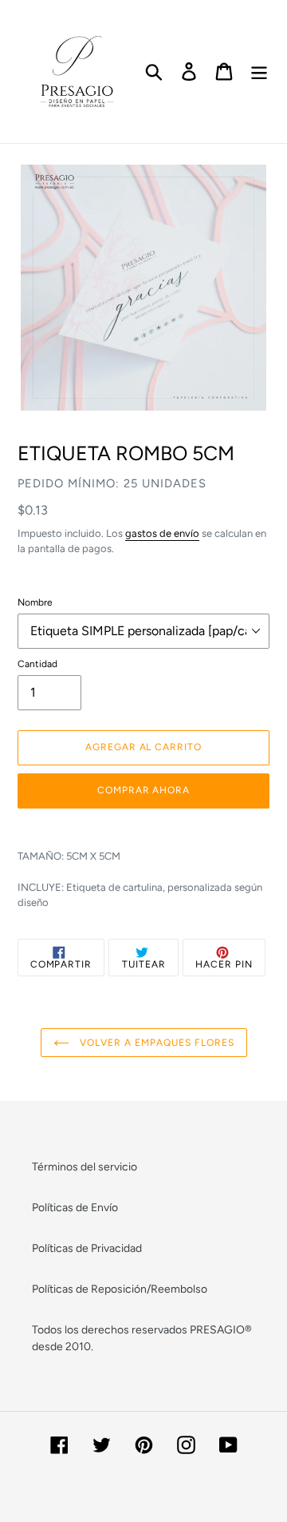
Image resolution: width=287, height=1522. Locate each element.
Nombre (35, 602)
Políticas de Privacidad (87, 1248)
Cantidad (37, 664)
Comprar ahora (143, 790)
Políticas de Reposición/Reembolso (119, 1289)
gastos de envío (162, 533)
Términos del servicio (84, 1167)
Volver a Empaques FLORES (155, 1042)
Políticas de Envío (75, 1207)
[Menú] (259, 71)
